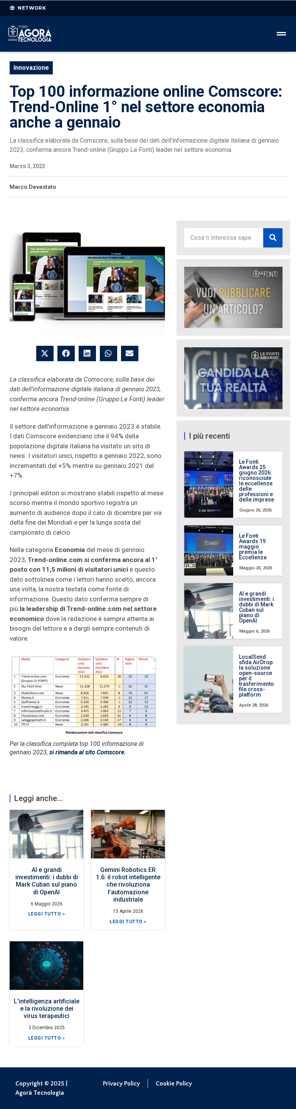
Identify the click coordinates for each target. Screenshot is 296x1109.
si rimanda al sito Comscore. (87, 752)
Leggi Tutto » (46, 914)
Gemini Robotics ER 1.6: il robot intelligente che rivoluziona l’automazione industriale (128, 884)
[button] (45, 353)
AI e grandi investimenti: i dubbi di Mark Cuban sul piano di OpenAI (46, 881)
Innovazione (31, 67)
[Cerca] (273, 237)
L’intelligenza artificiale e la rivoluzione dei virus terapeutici (46, 1009)
